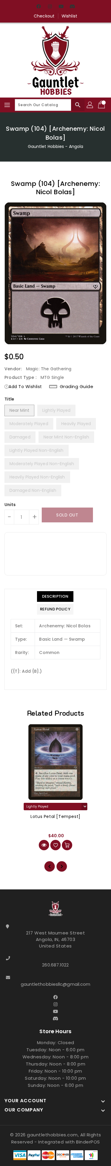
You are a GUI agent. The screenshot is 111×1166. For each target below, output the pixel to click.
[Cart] (102, 105)
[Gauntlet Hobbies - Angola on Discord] (72, 6)
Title (9, 399)
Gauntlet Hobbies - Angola (55, 146)
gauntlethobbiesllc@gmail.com (56, 984)
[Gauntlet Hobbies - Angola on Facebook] (38, 6)
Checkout (44, 16)
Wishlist (69, 16)
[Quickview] (44, 845)
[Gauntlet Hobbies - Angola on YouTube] (61, 6)
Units (10, 505)
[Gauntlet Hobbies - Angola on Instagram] (49, 6)
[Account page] (90, 105)
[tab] (55, 596)
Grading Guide (77, 387)
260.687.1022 (55, 965)
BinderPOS (88, 1142)
